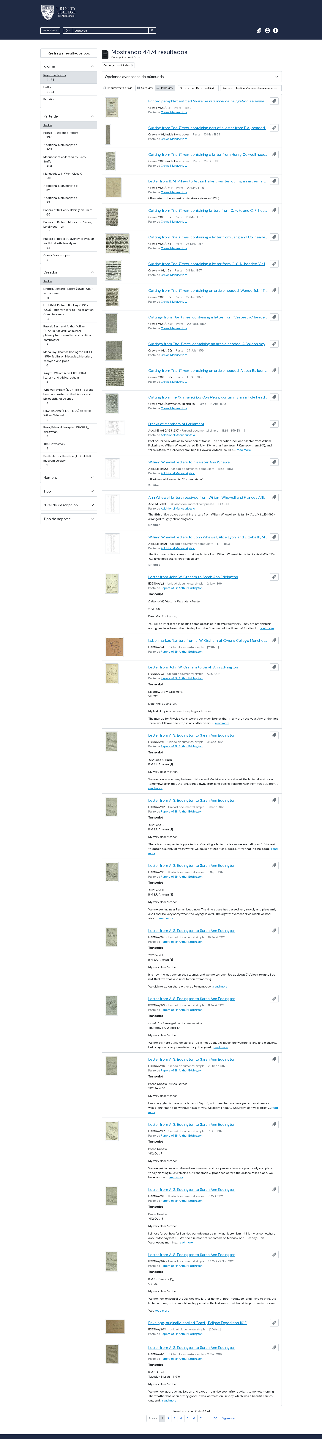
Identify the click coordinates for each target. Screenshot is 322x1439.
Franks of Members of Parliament (176, 424)
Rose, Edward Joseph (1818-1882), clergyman (66, 431)
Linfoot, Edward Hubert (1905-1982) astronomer (68, 293)
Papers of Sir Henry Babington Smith (67, 212)
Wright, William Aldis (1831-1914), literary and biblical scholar (64, 377)
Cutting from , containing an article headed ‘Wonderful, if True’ (208, 290)
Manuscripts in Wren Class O (62, 175)
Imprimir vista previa (119, 88)
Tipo (47, 491)
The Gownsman (54, 446)
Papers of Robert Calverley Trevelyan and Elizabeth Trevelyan (68, 243)
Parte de (50, 116)
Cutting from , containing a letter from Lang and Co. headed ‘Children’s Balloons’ (208, 237)
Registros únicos (55, 77)
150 (215, 1418)
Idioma (49, 66)
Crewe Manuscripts (56, 257)
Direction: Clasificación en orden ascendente (250, 88)
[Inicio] (60, 12)
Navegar (49, 30)
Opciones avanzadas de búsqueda (134, 76)
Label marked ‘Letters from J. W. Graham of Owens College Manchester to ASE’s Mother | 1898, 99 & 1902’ (208, 640)
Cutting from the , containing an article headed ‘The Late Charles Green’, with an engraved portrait (208, 397)
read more (244, 450)
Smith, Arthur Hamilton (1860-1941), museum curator (67, 460)
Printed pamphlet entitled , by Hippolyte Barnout (208, 101)
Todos (47, 125)
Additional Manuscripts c (60, 200)
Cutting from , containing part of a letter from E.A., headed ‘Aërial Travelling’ (208, 128)
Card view (147, 88)
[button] (259, 30)
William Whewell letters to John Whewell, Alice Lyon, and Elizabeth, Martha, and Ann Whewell (208, 537)
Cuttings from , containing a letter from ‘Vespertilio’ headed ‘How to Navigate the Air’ (208, 317)
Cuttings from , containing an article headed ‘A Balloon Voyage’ (208, 344)
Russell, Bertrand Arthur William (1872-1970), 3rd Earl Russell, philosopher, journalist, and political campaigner (67, 335)
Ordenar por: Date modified (197, 88)
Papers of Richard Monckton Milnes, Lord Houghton (67, 226)
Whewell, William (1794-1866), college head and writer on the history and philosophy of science (68, 396)
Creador (50, 272)
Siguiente (228, 1418)
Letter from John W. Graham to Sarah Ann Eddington (193, 577)
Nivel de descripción (60, 505)
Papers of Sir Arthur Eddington (182, 588)
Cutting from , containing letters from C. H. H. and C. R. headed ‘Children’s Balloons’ (208, 210)
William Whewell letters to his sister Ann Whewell (189, 462)
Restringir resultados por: (69, 53)
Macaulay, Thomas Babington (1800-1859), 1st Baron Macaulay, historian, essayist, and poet (68, 358)
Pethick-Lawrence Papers (60, 135)
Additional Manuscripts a (60, 147)
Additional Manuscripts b (60, 188)
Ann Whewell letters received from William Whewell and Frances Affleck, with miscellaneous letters (208, 497)
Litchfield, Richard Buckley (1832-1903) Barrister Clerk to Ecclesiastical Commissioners (68, 312)
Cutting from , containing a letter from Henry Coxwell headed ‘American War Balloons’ (208, 154)
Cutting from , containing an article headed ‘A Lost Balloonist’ (208, 370)
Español (52, 101)
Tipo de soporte (57, 518)
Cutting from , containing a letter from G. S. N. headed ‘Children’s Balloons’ (208, 264)
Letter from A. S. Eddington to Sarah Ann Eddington (191, 735)
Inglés (55, 89)
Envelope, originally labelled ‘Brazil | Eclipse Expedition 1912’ (197, 1323)
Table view (166, 88)
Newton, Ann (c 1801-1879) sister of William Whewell (67, 415)
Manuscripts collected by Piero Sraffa (64, 161)
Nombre (50, 477)
